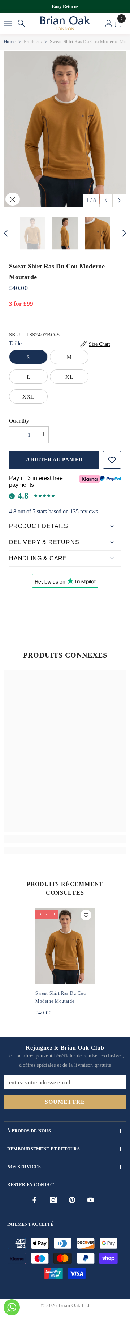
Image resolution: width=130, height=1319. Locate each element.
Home (10, 41)
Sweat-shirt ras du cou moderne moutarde (60, 997)
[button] (106, 200)
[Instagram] (53, 1200)
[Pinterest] (72, 1200)
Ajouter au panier (54, 459)
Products (33, 41)
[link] (65, 839)
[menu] (8, 23)
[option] (65, 6)
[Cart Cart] (118, 23)
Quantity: (20, 421)
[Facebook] (34, 1200)
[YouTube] (91, 1200)
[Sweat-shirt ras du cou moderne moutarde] (65, 946)
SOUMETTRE (65, 1102)
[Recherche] (21, 23)
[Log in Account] (109, 23)
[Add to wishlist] (112, 460)
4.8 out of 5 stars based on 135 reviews (53, 511)
